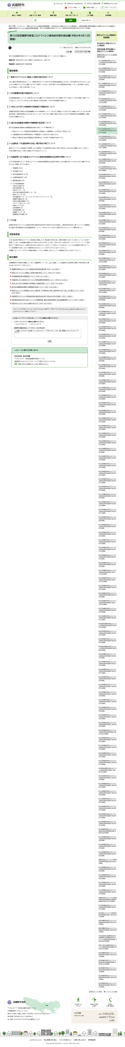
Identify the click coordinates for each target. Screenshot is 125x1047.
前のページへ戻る (96, 991)
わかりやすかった (21, 324)
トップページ (21, 26)
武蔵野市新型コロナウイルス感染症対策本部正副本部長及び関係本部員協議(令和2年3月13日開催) (108, 899)
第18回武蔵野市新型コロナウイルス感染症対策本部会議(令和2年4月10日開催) (107, 823)
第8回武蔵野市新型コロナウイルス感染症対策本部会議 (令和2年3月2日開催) (108, 930)
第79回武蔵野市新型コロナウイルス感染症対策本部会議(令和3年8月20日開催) (107, 328)
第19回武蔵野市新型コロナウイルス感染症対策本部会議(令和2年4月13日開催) (107, 815)
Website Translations (75, 3)
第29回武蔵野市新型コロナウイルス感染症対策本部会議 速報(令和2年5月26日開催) (107, 732)
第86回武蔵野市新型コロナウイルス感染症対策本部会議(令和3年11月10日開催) (108, 275)
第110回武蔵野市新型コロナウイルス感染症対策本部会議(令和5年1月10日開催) (108, 92)
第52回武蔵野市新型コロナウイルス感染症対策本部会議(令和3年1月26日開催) (107, 534)
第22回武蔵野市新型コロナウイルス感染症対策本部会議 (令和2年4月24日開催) (108, 793)
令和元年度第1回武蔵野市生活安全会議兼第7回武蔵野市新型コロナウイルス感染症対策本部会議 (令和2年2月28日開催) (108, 938)
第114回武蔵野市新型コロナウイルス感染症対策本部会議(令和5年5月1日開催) (108, 62)
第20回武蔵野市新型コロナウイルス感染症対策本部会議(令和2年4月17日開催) (107, 808)
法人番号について (33, 1019)
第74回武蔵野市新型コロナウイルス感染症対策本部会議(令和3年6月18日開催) (107, 366)
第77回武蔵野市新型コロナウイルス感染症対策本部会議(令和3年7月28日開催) (107, 343)
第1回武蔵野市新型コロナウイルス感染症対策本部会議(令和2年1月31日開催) (107, 985)
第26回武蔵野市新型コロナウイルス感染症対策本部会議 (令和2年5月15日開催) (108, 754)
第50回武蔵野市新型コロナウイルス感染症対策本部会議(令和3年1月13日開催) (107, 549)
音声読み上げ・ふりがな (110, 3)
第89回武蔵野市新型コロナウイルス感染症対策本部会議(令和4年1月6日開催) (107, 252)
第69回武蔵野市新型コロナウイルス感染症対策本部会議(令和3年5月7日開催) (107, 404)
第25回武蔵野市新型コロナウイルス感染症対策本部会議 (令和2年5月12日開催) (108, 762)
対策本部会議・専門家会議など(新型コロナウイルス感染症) (97, 26)
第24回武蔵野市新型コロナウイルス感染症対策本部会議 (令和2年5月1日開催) (108, 777)
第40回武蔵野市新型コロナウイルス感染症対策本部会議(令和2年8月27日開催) (107, 633)
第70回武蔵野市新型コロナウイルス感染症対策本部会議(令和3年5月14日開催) (107, 397)
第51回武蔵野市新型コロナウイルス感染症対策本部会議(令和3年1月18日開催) (107, 541)
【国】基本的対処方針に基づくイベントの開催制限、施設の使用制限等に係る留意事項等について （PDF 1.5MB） (48, 300)
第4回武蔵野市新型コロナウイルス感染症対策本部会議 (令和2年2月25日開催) (108, 954)
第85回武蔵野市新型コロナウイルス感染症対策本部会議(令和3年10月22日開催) (107, 282)
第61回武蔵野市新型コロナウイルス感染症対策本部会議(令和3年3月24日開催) (107, 465)
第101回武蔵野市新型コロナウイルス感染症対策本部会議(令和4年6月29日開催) (108, 161)
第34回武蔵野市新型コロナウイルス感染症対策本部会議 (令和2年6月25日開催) (108, 686)
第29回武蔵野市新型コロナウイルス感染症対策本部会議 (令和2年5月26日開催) (108, 724)
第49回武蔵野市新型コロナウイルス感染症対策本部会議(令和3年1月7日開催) (107, 557)
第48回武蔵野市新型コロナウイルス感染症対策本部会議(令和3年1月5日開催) (107, 564)
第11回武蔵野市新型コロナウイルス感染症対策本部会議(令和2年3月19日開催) (107, 891)
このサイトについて (35, 1040)
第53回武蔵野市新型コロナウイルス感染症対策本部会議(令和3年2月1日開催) (107, 526)
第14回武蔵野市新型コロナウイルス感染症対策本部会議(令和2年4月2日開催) (107, 869)
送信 (49, 341)
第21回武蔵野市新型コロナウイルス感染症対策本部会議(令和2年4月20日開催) (107, 800)
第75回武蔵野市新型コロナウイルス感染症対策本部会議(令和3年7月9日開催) (107, 359)
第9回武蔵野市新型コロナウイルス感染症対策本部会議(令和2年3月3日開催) (107, 922)
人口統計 (112, 1020)
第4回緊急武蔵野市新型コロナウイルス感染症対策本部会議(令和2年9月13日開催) (108, 625)
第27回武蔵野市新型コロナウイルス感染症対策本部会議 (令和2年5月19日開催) (108, 747)
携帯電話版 (92, 1040)
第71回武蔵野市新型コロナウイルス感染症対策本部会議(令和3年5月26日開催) (107, 389)
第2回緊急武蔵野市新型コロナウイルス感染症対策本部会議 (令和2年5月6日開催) (108, 770)
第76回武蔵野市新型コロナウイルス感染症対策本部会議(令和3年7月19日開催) (107, 351)
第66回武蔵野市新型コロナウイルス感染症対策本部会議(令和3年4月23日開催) (107, 427)
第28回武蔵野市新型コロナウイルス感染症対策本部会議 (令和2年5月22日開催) (108, 739)
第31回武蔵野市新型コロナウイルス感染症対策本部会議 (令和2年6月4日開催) (108, 709)
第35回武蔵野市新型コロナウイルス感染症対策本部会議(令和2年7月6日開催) (107, 678)
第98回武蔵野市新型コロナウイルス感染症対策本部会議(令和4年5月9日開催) (107, 183)
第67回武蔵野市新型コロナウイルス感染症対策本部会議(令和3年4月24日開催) (107, 419)
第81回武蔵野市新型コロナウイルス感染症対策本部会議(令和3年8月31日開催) (107, 313)
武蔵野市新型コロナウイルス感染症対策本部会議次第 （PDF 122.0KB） (35, 269)
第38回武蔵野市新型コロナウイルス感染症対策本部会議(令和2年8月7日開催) (107, 655)
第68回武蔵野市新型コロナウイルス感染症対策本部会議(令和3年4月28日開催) (107, 412)
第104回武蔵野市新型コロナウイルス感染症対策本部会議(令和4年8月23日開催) (108, 138)
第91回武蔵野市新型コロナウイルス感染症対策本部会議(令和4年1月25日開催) (107, 237)
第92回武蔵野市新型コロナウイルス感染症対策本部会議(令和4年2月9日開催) (107, 229)
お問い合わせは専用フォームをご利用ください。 (33, 364)
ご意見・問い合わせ (79, 1040)
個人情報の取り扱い (50, 1040)
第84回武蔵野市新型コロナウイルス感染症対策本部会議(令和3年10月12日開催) (107, 290)
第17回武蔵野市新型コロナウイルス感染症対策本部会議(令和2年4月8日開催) (107, 838)
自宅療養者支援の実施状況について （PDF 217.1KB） (30, 276)
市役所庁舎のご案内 (94, 1005)
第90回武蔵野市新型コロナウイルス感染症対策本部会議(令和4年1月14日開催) (107, 244)
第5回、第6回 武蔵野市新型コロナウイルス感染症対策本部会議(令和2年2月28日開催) (108, 947)
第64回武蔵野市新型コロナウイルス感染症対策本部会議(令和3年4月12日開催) (107, 442)
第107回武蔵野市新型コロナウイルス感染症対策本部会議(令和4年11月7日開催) (108, 115)
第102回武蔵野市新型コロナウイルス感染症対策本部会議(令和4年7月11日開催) (108, 153)
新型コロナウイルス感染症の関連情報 (38, 26)
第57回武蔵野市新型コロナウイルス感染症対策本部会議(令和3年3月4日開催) (107, 496)
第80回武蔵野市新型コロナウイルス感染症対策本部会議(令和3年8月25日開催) (107, 320)
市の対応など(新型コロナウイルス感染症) (64, 26)
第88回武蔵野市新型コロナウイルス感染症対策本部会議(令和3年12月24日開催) (107, 260)
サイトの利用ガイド (65, 1040)
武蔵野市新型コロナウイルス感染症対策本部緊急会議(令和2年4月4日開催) (108, 861)
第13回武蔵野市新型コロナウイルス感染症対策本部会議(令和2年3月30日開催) (107, 876)
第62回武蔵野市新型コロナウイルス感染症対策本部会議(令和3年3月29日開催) (107, 458)
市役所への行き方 (78, 1005)
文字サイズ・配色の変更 (93, 3)
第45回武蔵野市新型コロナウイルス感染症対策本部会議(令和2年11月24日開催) (108, 587)
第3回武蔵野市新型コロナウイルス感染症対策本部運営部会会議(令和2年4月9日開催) (107, 831)
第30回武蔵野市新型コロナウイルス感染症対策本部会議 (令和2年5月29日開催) (108, 716)
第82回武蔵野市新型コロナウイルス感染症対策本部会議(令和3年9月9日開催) (107, 305)
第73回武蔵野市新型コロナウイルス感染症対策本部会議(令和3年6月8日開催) (107, 374)
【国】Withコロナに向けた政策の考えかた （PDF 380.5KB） (31, 303)
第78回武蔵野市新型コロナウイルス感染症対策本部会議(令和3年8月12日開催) (107, 336)
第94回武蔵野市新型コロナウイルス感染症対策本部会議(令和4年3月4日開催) (107, 214)
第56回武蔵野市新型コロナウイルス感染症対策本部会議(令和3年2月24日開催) (107, 503)
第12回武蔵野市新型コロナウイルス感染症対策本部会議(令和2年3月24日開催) (107, 884)
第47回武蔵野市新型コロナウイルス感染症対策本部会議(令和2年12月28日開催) (107, 572)
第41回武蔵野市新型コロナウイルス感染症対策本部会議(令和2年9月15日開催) (107, 617)
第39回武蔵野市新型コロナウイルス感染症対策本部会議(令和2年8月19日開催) (107, 640)
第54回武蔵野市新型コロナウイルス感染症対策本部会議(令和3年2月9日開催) (107, 518)
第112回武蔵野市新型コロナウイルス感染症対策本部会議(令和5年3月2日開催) (108, 77)
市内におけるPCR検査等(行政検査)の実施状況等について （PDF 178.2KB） (37, 283)
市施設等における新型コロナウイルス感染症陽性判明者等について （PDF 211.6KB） (39, 280)
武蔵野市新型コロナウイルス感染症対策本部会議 (23, 28)
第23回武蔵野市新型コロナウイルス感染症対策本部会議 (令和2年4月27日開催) (108, 785)
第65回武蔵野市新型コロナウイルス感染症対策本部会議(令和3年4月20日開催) (107, 435)
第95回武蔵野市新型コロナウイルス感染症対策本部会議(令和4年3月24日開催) (107, 206)
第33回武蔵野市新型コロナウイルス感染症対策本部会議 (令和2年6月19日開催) (108, 694)
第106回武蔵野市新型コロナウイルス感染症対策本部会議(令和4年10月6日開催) (108, 123)
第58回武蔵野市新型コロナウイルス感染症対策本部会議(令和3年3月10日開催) (107, 488)
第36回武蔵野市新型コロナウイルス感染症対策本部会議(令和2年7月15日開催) (107, 671)
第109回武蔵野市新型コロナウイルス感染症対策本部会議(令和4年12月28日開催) (108, 100)
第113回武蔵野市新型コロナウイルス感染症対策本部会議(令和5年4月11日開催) (108, 70)
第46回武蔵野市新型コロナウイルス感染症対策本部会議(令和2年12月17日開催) (107, 579)
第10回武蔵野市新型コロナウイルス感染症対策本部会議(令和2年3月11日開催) (107, 907)
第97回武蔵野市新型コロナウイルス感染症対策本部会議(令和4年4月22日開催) (107, 191)
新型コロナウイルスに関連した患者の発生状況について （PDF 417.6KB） (36, 272)
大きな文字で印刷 (81, 51)
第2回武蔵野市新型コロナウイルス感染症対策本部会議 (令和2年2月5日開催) (108, 977)
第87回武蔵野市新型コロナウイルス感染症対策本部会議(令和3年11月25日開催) (108, 267)
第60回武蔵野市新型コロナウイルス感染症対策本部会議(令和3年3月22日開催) (107, 473)
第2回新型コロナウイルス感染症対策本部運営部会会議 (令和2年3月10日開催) (108, 914)
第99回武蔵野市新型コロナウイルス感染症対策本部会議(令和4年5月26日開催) (107, 176)
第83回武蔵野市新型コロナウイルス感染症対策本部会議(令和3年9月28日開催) (107, 298)
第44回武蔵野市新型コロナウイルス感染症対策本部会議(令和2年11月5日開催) (108, 595)
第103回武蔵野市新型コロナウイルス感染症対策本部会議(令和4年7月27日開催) (108, 145)
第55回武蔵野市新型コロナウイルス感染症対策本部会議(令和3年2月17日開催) (107, 511)
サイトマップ (59, 3)
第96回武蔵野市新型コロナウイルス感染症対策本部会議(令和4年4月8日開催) (107, 199)
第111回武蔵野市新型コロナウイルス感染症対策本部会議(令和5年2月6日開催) (108, 85)
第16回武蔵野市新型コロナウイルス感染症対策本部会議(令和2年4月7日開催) (107, 846)
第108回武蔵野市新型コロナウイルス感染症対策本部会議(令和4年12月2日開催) (108, 108)
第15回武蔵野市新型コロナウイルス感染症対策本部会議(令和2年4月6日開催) (107, 853)
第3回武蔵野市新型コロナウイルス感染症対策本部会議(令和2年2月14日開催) (107, 969)
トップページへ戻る (111, 991)
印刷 (68, 51)
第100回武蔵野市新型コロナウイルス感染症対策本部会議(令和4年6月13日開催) (108, 168)
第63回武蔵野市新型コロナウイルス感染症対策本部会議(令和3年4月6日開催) (107, 450)
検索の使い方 (86, 20)
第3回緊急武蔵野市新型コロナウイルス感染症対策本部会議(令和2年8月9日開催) (108, 648)
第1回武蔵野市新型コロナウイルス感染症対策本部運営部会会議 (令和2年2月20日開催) (107, 962)
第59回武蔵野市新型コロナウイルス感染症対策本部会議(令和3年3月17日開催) (107, 480)
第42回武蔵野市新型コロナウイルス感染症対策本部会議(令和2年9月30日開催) (107, 610)
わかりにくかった (36, 324)
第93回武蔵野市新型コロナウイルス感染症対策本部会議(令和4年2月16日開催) (107, 222)
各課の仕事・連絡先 (110, 1005)
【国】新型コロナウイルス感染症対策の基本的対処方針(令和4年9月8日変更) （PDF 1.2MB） (42, 296)
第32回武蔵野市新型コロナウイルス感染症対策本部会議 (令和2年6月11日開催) (108, 701)
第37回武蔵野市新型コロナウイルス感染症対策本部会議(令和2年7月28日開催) (107, 663)
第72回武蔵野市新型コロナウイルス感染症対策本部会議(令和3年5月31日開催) (107, 381)
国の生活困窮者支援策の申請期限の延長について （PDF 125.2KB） (34, 287)
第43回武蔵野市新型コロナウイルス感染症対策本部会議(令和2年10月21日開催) (107, 602)
